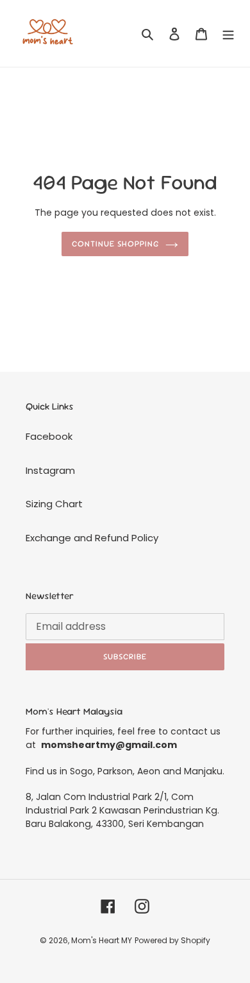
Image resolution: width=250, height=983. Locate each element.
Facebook (49, 436)
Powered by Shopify (172, 940)
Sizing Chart (54, 503)
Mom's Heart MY (101, 940)
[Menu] (228, 34)
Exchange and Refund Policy (92, 537)
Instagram (50, 470)
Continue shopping (116, 243)
